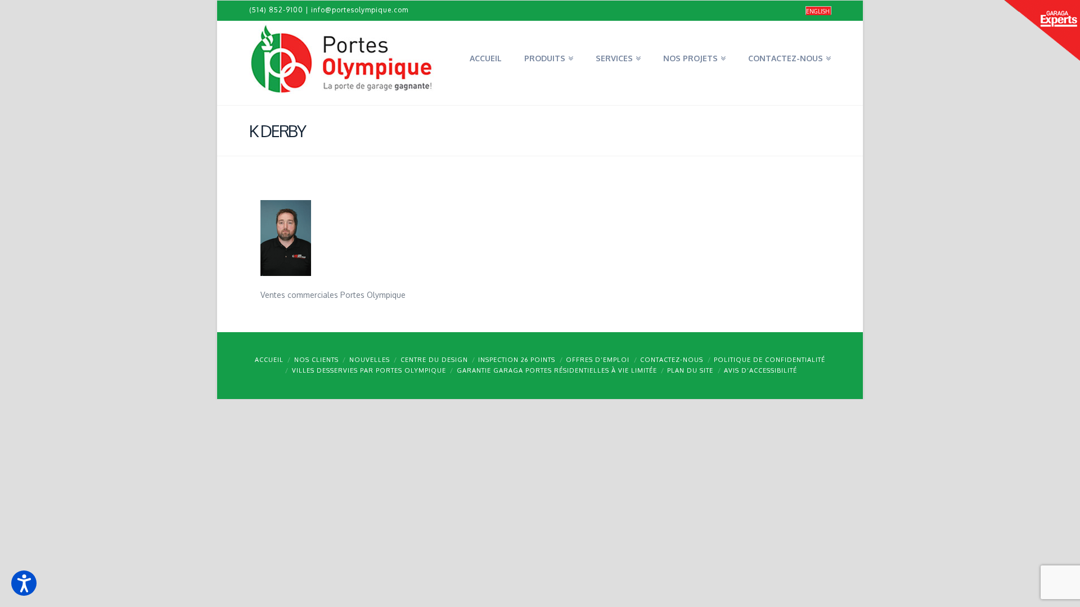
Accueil (269, 360)
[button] (24, 583)
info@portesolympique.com (359, 10)
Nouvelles (369, 360)
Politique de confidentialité (769, 360)
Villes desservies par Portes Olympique (369, 370)
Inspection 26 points (516, 360)
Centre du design (434, 360)
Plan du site (690, 370)
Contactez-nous (671, 360)
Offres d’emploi (597, 360)
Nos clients (316, 360)
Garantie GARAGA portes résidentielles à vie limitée (557, 370)
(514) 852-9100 (276, 10)
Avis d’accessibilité (760, 370)
